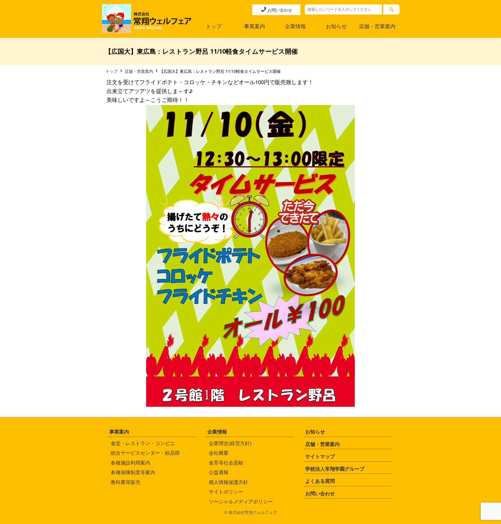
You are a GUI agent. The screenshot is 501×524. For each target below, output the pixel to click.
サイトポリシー (226, 491)
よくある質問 (320, 480)
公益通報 (218, 472)
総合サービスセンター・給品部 (145, 452)
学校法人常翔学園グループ (334, 468)
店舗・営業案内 (377, 26)
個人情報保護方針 (228, 481)
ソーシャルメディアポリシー (241, 501)
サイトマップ (320, 456)
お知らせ (336, 26)
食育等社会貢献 (226, 462)
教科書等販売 (125, 481)
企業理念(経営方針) (230, 443)
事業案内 (254, 26)
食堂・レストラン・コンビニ (143, 443)
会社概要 (218, 452)
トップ (214, 26)
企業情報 (295, 26)
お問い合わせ (279, 10)
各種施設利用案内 (130, 462)
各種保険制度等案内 (133, 472)
